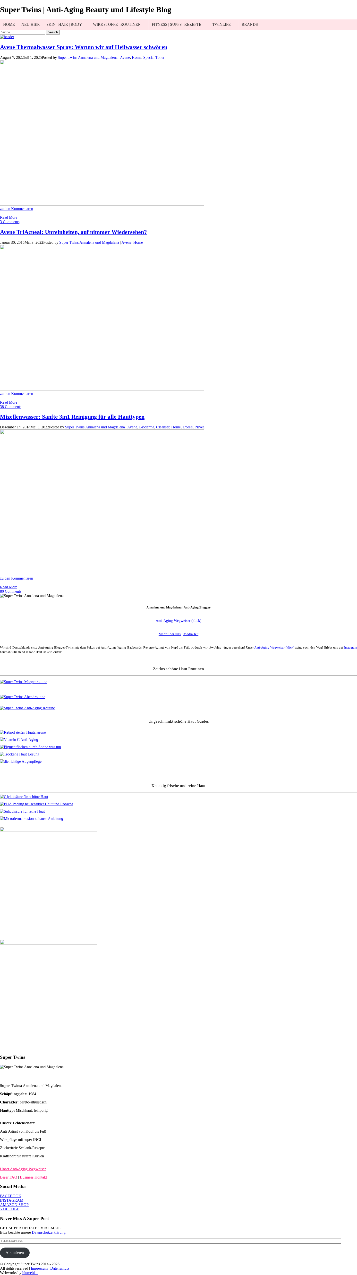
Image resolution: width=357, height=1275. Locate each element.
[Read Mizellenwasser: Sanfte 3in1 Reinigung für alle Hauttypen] (102, 574)
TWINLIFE (221, 24)
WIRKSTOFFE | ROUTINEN (117, 24)
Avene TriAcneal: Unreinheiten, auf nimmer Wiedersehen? (73, 232)
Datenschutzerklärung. (49, 1232)
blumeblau (30, 1273)
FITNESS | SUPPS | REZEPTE (176, 24)
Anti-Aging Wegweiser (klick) (274, 647)
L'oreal (188, 427)
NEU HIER (30, 24)
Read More (8, 217)
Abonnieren (15, 1252)
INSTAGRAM (11, 1200)
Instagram (350, 647)
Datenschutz (59, 1268)
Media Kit (190, 634)
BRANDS (250, 24)
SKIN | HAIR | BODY (64, 24)
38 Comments (10, 407)
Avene (125, 57)
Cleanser (162, 427)
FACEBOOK (10, 1196)
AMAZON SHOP (14, 1205)
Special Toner (153, 57)
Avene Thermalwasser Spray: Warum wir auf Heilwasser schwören (83, 47)
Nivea (199, 427)
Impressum (39, 1268)
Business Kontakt (33, 1177)
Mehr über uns (170, 634)
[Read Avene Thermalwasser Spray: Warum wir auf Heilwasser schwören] (102, 204)
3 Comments (9, 222)
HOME (9, 24)
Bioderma (146, 427)
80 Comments (10, 591)
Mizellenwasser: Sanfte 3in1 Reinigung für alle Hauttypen (72, 417)
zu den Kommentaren (16, 209)
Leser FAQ (8, 1177)
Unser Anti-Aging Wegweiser (23, 1169)
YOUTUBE (9, 1209)
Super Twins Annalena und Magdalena (88, 57)
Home (136, 57)
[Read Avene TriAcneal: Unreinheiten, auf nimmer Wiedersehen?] (102, 389)
